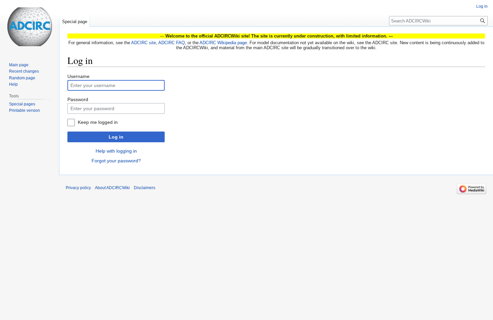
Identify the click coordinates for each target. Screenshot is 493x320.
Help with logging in (116, 151)
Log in (116, 137)
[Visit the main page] (29, 27)
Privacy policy (78, 187)
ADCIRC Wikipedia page (223, 42)
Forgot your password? (116, 160)
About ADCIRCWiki (112, 187)
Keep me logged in (98, 122)
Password (77, 99)
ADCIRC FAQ (171, 42)
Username (78, 76)
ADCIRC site (143, 42)
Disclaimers (144, 187)
